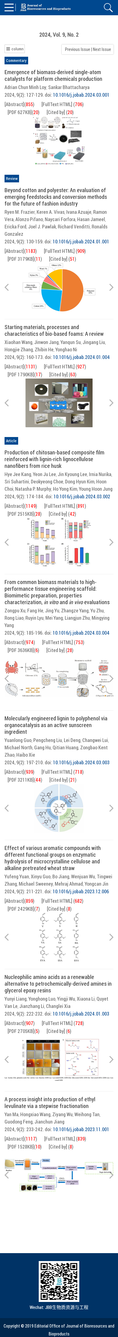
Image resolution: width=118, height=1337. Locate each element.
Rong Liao (14, 618)
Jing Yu (52, 610)
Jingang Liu (94, 342)
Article (11, 440)
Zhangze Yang (75, 610)
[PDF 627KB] (20, 112)
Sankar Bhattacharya (69, 87)
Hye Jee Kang (18, 474)
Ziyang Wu (62, 1114)
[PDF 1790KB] (21, 374)
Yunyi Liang (16, 998)
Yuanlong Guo (18, 740)
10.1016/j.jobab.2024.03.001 (81, 94)
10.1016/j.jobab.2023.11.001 (81, 1129)
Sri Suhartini (17, 481)
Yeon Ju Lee (44, 474)
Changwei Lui (95, 740)
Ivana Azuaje (78, 212)
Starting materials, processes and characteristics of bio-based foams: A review (54, 330)
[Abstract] (14, 104)
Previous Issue (76, 49)
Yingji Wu (66, 998)
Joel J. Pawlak (42, 226)
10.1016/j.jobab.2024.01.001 (81, 241)
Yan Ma (11, 1114)
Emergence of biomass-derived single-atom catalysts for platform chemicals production (53, 75)
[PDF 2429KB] (21, 908)
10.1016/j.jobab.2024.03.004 (81, 632)
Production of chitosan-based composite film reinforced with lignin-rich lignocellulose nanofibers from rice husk (54, 459)
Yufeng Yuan (17, 876)
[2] (59, 140)
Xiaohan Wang (18, 342)
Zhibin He (44, 349)
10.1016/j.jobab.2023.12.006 (81, 891)
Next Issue (102, 49)
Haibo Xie (25, 754)
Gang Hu (42, 747)
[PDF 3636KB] (21, 650)
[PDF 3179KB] (21, 259)
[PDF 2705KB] (21, 1031)
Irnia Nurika (100, 474)
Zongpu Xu (15, 610)
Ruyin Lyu (34, 618)
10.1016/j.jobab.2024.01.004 (81, 357)
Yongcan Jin (96, 883)
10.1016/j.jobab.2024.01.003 (81, 1013)
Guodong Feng (19, 1121)
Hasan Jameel (91, 219)
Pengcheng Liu (47, 740)
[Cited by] (56, 112)
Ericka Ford (15, 226)
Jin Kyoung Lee (72, 474)
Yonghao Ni (66, 349)
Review (12, 178)
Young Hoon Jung (96, 489)
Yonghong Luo (41, 998)
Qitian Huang (65, 747)
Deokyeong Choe (47, 481)
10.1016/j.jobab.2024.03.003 (81, 762)
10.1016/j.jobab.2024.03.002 (82, 496)
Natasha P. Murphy (33, 489)
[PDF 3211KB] (21, 779)
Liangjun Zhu (77, 618)
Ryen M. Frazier (20, 212)
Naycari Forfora (60, 219)
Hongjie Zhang (19, 349)
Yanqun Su (71, 342)
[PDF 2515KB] (21, 514)
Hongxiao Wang (35, 1114)
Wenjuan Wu (83, 876)
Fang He (35, 610)
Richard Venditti (74, 226)
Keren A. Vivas (50, 212)
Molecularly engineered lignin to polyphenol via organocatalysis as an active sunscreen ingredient (56, 725)
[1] (59, 287)
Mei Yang (54, 618)
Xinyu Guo (41, 876)
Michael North (18, 747)
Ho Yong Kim (65, 489)
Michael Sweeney (36, 883)
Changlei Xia (58, 1006)
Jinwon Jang (46, 342)
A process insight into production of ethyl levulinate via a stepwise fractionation (50, 1102)
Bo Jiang (60, 876)
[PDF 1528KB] (21, 1146)
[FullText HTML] (56, 104)
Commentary (16, 60)
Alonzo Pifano (29, 219)
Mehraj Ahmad (69, 883)
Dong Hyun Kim (79, 481)
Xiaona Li (86, 998)
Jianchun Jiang (49, 1121)
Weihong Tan (87, 1114)
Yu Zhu (97, 610)
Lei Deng (72, 740)
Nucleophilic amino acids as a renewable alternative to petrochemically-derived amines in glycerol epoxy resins (58, 983)
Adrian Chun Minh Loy (25, 87)
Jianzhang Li (31, 1006)
